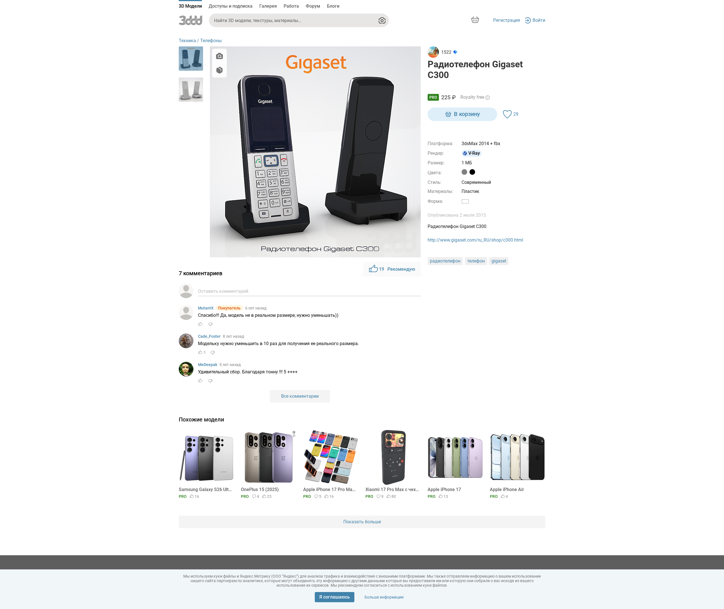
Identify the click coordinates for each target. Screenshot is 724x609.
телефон (476, 261)
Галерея (268, 6)
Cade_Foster (209, 336)
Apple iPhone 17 (444, 489)
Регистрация (506, 20)
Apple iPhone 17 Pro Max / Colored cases (330, 489)
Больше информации (384, 597)
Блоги (333, 6)
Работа (291, 6)
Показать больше (362, 521)
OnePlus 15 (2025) (260, 489)
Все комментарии (300, 396)
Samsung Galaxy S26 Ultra (205, 489)
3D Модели (190, 6)
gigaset (499, 261)
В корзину (467, 114)
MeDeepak (207, 364)
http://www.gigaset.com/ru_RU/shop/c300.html (475, 240)
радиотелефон (445, 261)
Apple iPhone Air (507, 489)
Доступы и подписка (231, 6)
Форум (313, 6)
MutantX (206, 308)
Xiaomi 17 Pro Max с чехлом (392, 489)
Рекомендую (397, 269)
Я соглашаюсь (334, 597)
